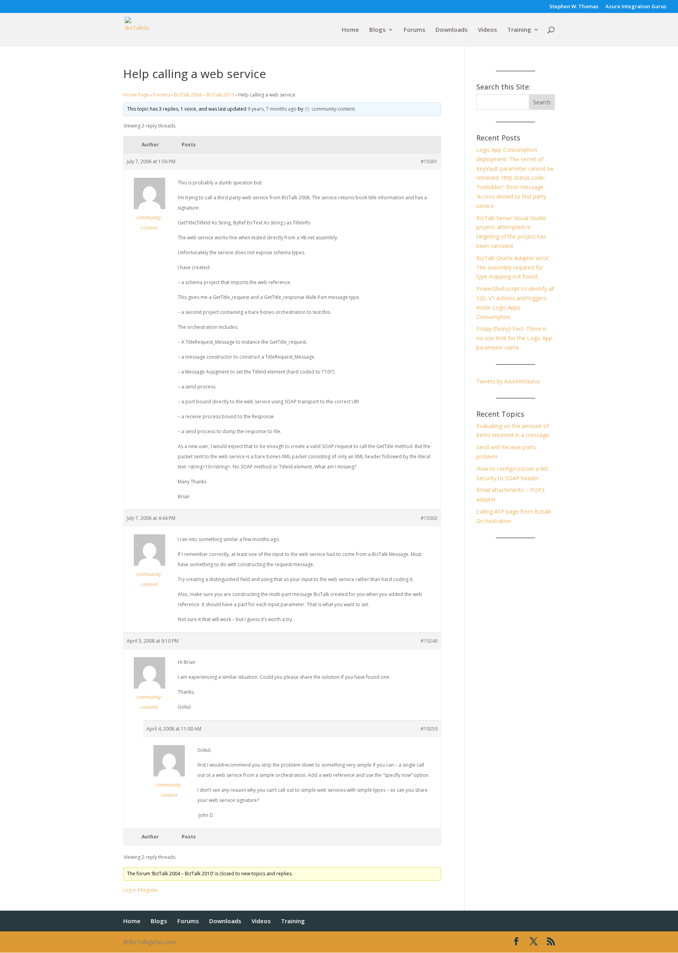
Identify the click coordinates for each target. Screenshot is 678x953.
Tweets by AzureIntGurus (508, 381)
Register (149, 890)
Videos (487, 30)
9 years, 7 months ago (272, 109)
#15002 (429, 518)
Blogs (377, 30)
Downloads (452, 30)
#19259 (429, 728)
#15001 (429, 161)
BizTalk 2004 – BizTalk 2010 (204, 94)
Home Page (136, 94)
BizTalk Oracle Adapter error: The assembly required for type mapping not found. (513, 267)
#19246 (429, 641)
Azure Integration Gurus (635, 7)
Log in (130, 890)
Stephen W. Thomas (573, 7)
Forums (414, 30)
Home (350, 30)
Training (519, 30)
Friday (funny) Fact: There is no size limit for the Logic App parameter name (514, 338)
